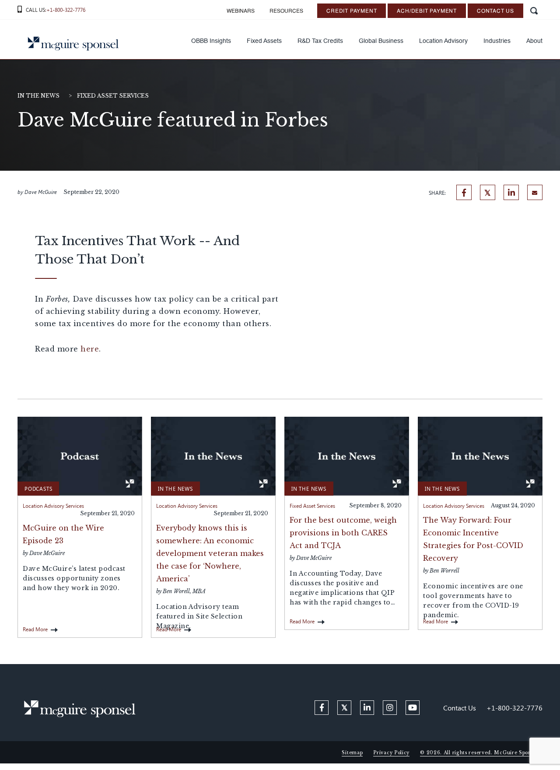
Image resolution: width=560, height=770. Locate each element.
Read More (35, 629)
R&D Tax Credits (320, 40)
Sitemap (352, 753)
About (534, 40)
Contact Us (495, 11)
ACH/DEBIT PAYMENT (427, 11)
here (89, 349)
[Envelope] (534, 192)
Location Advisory (443, 40)
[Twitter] (487, 192)
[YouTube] (413, 707)
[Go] (533, 10)
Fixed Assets (264, 40)
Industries (497, 40)
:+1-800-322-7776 (65, 9)
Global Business (381, 40)
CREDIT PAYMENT (351, 11)
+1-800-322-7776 (514, 707)
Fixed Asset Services (113, 95)
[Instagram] (390, 707)
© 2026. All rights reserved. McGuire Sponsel (479, 753)
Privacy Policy (391, 753)
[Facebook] (464, 192)
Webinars (241, 11)
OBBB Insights (211, 40)
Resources (286, 11)
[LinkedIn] (511, 192)
